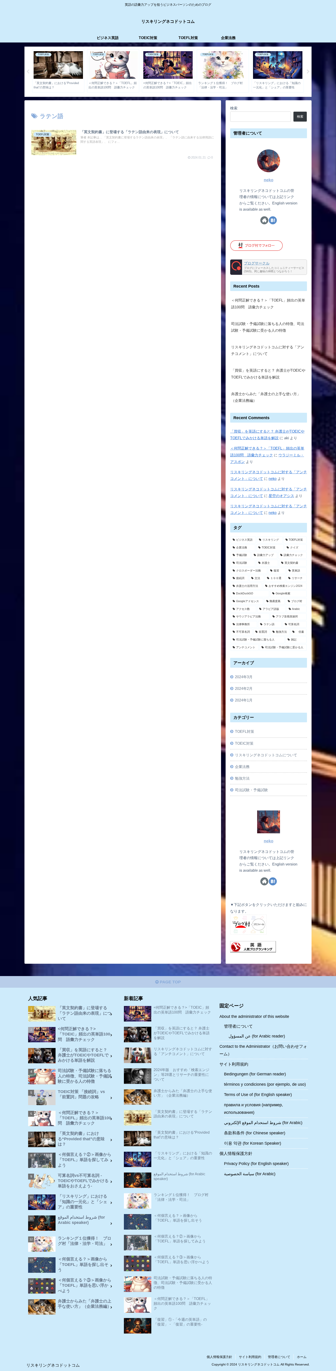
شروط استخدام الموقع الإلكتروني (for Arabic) (263, 1122)
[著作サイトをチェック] (264, 220)
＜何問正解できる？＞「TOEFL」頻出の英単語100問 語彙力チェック (268, 303)
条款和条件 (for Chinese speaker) (254, 1133)
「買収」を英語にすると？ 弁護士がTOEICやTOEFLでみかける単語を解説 (268, 373)
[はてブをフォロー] (273, 220)
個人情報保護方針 (235, 1153)
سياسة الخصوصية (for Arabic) (249, 1174)
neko (268, 180)
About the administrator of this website (254, 1016)
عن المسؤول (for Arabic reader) (257, 1036)
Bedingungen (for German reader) (255, 1074)
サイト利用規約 (233, 1064)
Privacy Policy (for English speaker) (256, 1163)
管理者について (238, 1026)
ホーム (302, 1357)
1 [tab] (161, 100)
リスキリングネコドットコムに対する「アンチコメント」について (267, 350)
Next (308, 71)
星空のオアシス (281, 496)
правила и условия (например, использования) (253, 1108)
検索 (233, 108)
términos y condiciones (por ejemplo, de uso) (265, 1084)
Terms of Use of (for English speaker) (258, 1094)
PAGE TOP (170, 982)
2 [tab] (168, 100)
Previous (28, 71)
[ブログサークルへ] (268, 267)
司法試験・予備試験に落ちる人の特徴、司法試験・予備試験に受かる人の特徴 (267, 327)
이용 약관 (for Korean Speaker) (252, 1143)
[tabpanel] (58, 71)
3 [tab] (175, 100)
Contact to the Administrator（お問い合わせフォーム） (263, 1050)
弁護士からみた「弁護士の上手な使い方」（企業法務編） (266, 397)
